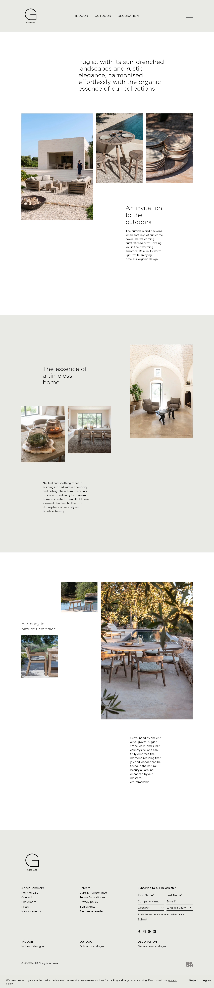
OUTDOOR (103, 16)
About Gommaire (33, 888)
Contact (26, 897)
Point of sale (29, 892)
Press (25, 906)
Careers (85, 888)
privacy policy (178, 914)
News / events (31, 911)
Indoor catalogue (32, 946)
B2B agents (87, 906)
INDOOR (81, 16)
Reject (193, 980)
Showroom (28, 902)
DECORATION (128, 16)
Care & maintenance (93, 892)
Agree (207, 980)
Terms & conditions (92, 897)
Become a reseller (92, 911)
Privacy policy (89, 902)
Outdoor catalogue (92, 946)
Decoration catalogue (152, 946)
